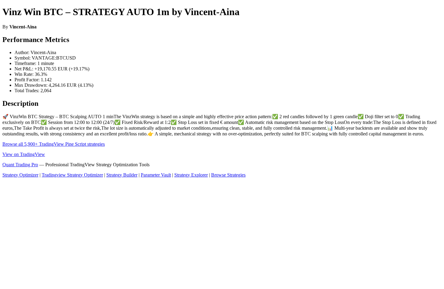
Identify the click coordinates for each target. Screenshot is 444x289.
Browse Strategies (228, 174)
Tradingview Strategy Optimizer (72, 174)
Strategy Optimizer (20, 174)
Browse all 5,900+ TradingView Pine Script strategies (53, 144)
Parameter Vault (156, 174)
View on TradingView (23, 154)
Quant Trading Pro (20, 164)
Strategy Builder (121, 174)
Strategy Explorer (191, 174)
